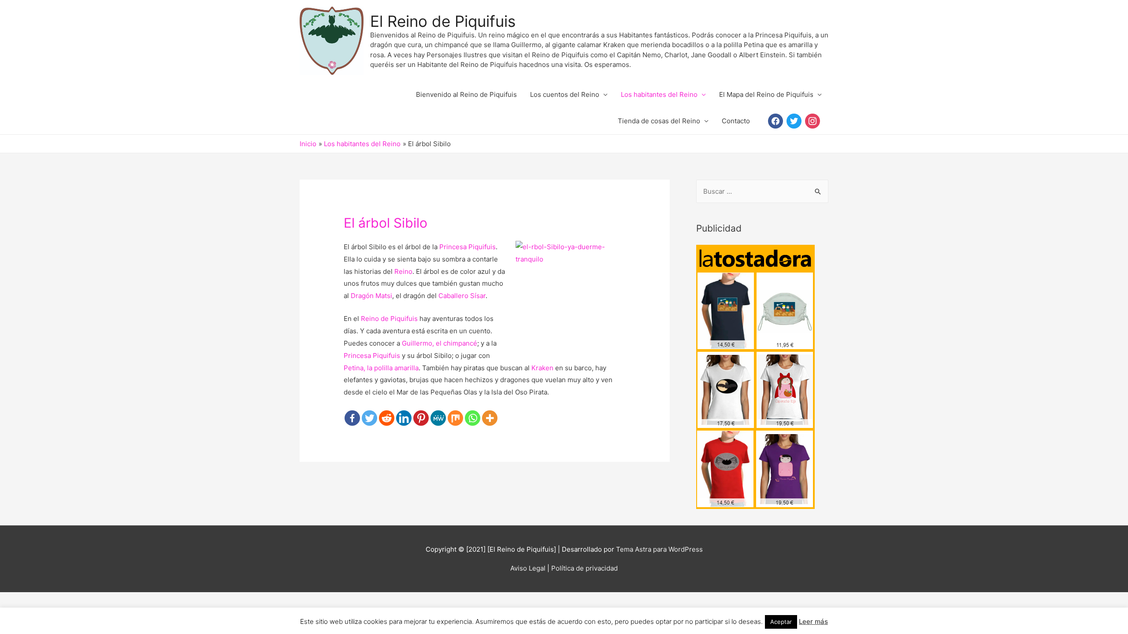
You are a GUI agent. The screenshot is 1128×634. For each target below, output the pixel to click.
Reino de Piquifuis (389, 318)
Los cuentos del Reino (564, 94)
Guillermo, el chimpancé (439, 343)
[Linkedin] (404, 418)
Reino (403, 271)
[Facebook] (352, 418)
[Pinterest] (421, 418)
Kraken (542, 368)
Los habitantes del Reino (659, 94)
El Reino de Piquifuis (443, 21)
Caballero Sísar (462, 295)
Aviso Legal (527, 568)
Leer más (813, 621)
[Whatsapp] (472, 418)
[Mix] (455, 418)
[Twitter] (369, 418)
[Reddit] (386, 418)
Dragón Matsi (371, 295)
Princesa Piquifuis (467, 247)
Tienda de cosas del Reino (659, 121)
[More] (489, 418)
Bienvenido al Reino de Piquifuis (466, 94)
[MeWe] (438, 418)
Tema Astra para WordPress (659, 549)
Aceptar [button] (781, 621)
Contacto (736, 121)
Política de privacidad (584, 568)
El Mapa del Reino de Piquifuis (766, 94)
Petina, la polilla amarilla (381, 368)
